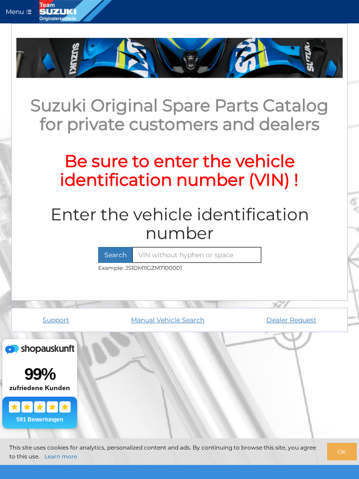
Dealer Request (291, 320)
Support (56, 320)
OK (341, 451)
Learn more (60, 456)
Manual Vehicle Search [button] (167, 320)
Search (115, 255)
